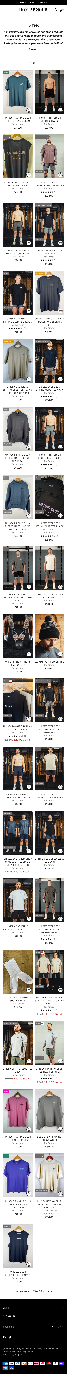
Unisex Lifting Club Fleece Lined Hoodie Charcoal (17, 458)
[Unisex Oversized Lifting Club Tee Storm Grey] (18, 568)
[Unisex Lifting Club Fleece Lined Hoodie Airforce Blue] (18, 497)
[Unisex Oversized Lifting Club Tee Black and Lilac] (49, 497)
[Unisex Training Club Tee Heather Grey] (49, 1043)
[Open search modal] (56, 10)
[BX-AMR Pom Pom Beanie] (49, 636)
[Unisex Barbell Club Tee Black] (49, 225)
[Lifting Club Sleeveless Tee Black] (49, 833)
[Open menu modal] (4, 10)
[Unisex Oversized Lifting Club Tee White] (18, 900)
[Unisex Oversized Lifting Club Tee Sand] (49, 769)
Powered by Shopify (12, 1354)
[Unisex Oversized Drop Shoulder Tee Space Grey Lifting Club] (18, 833)
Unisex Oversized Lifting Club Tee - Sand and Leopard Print (17, 390)
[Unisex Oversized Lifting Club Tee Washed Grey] (49, 900)
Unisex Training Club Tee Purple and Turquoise (17, 1204)
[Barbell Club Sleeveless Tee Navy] (18, 1246)
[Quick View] (29, 110)
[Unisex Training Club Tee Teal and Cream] (18, 92)
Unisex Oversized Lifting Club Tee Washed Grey (49, 929)
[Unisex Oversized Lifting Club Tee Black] (18, 293)
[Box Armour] (33, 9)
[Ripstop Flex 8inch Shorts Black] (49, 92)
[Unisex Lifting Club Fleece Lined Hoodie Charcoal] (18, 429)
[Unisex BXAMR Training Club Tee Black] (18, 700)
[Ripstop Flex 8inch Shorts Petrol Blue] (18, 769)
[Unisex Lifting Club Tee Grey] (18, 1043)
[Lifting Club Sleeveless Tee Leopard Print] (18, 156)
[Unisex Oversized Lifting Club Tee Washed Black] (49, 700)
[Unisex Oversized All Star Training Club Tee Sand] (49, 972)
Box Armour (27, 1348)
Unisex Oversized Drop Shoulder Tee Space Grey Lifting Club (17, 861)
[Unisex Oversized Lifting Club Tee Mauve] (49, 156)
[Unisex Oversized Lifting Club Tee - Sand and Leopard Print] (18, 361)
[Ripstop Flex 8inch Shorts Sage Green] (49, 429)
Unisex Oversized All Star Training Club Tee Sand (49, 1000)
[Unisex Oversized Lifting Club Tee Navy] (49, 361)
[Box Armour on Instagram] (10, 1338)
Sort (35, 63)
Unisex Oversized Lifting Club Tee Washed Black (49, 729)
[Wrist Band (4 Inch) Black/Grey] (18, 636)
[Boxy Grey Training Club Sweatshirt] (49, 1111)
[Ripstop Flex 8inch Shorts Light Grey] (18, 225)
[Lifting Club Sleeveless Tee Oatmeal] (49, 568)
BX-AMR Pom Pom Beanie (49, 662)
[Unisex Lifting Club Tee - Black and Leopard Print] (49, 293)
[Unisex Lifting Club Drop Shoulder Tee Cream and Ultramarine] (49, 1175)
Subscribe (58, 1327)
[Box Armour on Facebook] (5, 1338)
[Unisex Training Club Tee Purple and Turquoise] (18, 1175)
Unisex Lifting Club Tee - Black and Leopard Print (49, 321)
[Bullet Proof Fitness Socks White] (18, 972)
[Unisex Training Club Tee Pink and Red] (18, 1111)
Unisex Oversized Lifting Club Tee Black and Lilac (49, 526)
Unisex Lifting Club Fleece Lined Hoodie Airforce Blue (17, 526)
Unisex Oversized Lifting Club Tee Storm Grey (17, 597)
